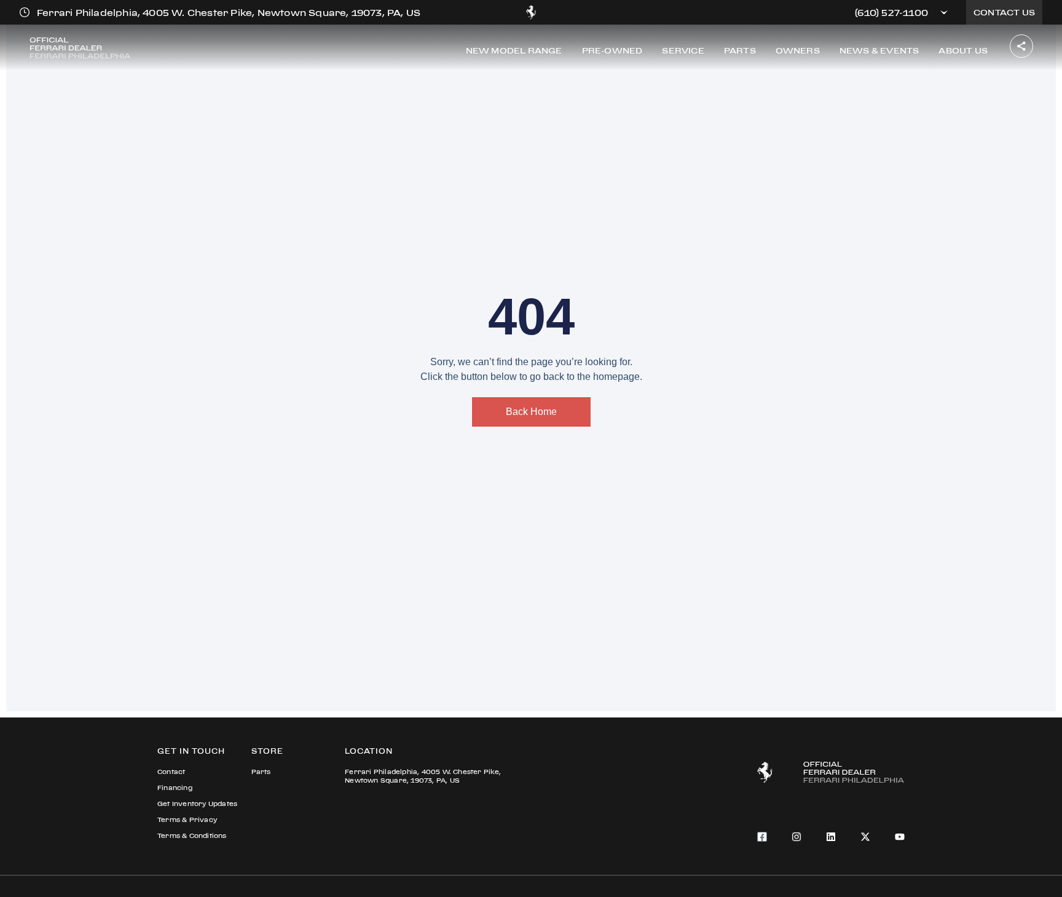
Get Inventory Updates (197, 803)
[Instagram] (796, 837)
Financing (174, 787)
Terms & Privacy (187, 819)
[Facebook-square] (762, 837)
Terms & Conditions (192, 835)
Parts (261, 772)
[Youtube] (900, 837)
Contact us (1004, 12)
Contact (171, 772)
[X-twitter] (865, 837)
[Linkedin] (831, 837)
